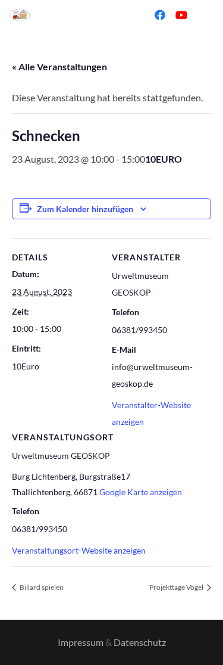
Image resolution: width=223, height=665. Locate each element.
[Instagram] (202, 15)
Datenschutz (140, 642)
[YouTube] (181, 15)
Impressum (80, 642)
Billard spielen (41, 587)
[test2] (20, 15)
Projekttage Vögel (177, 587)
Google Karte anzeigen (140, 492)
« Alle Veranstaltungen (59, 66)
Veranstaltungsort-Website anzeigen (79, 550)
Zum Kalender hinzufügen (85, 209)
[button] (123, 15)
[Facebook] (160, 15)
